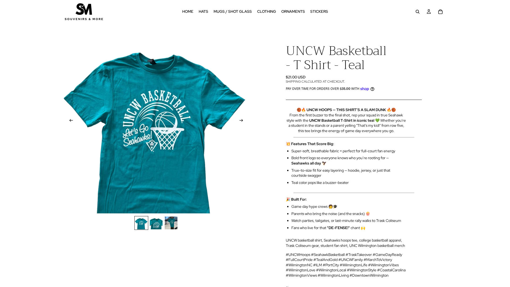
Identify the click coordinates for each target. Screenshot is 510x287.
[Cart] (440, 12)
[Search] (417, 12)
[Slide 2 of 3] (156, 223)
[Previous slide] (69, 121)
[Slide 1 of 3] (141, 223)
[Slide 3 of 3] (171, 223)
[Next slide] (243, 121)
